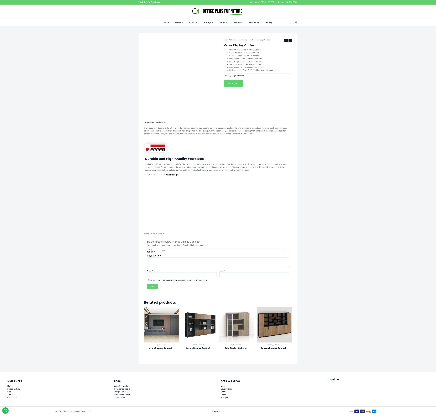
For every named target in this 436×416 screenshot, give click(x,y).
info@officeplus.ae (152, 2)
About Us (11, 395)
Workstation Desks (122, 395)
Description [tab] (149, 122)
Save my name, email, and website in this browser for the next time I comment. (178, 280)
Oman (223, 395)
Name (150, 271)
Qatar (223, 392)
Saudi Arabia (226, 389)
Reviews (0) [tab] (161, 122)
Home (226, 40)
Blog (9, 392)
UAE (223, 386)
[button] (183, 22)
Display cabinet (244, 40)
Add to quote (234, 83)
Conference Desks (122, 389)
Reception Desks (121, 392)
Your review (154, 255)
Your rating (151, 250)
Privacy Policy (218, 411)
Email (222, 271)
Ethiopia (224, 397)
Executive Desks (121, 386)
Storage (233, 40)
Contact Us (12, 397)
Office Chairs (119, 397)
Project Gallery (13, 389)
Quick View (161, 340)
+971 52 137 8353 (267, 2)
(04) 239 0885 (291, 2)
